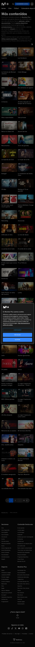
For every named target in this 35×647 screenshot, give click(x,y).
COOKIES (31, 633)
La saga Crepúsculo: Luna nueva (24, 415)
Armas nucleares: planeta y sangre (7, 384)
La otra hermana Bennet (23, 459)
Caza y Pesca (21, 559)
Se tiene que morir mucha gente (7, 206)
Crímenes (4, 102)
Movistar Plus (26, 17)
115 (24, 500)
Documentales (4, 554)
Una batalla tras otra (25, 488)
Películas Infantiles (5, 543)
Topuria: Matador (5, 590)
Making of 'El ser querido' (23, 190)
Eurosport (3, 595)
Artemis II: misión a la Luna (8, 459)
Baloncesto (4, 583)
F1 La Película (22, 263)
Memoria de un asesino (8, 431)
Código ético (21, 579)
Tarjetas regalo (21, 601)
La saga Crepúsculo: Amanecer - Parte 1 (24, 384)
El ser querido (21, 528)
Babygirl (4, 173)
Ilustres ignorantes (24, 355)
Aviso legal (17, 633)
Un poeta (4, 369)
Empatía (20, 445)
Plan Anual (20, 595)
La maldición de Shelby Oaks (25, 174)
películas (22, 21)
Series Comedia (5, 552)
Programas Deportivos (23, 557)
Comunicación (21, 603)
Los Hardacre (22, 58)
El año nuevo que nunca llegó (9, 263)
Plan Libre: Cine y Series (23, 588)
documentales (5, 23)
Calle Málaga (22, 72)
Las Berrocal (21, 541)
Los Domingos (21, 532)
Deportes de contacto (6, 592)
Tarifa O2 (20, 599)
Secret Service (22, 131)
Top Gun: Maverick (24, 474)
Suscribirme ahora (22, 4)
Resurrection (5, 145)
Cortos (3, 539)
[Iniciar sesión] (32, 4)
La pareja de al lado (8, 249)
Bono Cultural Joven (22, 597)
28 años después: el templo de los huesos (24, 102)
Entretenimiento (5, 557)
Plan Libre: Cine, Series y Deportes (23, 585)
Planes (19, 590)
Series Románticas (5, 550)
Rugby (2, 588)
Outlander (20, 534)
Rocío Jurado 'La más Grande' (25, 548)
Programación (4, 601)
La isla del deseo (23, 235)
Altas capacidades (7, 117)
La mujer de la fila (23, 159)
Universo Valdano (5, 581)
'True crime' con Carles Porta (25, 550)
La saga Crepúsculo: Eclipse (24, 400)
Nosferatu (4, 278)
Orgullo (3, 559)
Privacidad (24, 633)
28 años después (6, 415)
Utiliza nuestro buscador (9, 39)
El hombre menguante (8, 474)
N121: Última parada (7, 399)
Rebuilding (4, 221)
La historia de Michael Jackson (8, 73)
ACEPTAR (17, 339)
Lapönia (4, 58)
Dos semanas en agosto (25, 88)
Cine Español (4, 532)
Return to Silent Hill (7, 131)
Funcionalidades (21, 572)
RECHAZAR (17, 335)
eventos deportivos (22, 23)
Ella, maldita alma (7, 445)
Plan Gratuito (21, 592)
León (3, 355)
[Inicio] (5, 4)
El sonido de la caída (24, 249)
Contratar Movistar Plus (23, 581)
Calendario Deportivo (6, 597)
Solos (3, 88)
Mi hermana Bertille (24, 431)
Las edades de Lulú (7, 488)
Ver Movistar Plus (22, 570)
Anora (20, 369)
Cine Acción (4, 537)
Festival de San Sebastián (24, 552)
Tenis (2, 586)
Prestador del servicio (7, 633)
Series (3, 8)
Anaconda (21, 221)
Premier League (5, 577)
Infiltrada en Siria (6, 235)
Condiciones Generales (23, 577)
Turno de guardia (23, 145)
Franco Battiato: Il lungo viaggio (25, 206)
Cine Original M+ (5, 530)
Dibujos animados (22, 554)
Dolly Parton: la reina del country (8, 293)
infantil (12, 29)
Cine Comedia (4, 534)
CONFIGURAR (17, 330)
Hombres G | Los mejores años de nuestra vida (25, 544)
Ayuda (17, 617)
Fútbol (16, 8)
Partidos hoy (4, 599)
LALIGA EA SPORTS (5, 574)
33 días (3, 189)
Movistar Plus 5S (21, 561)
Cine (9, 8)
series (27, 21)
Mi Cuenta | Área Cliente (23, 574)
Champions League (6, 572)
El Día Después (5, 579)
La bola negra (21, 530)
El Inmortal (21, 278)
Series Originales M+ (6, 548)
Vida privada (22, 117)
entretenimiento (6, 27)
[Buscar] (13, 4)
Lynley (20, 292)
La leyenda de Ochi (7, 159)
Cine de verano (5, 541)
